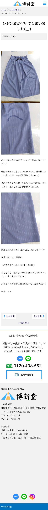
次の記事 (37, 316)
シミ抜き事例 (14, 10)
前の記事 (10, 316)
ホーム (3, 10)
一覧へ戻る (24, 322)
